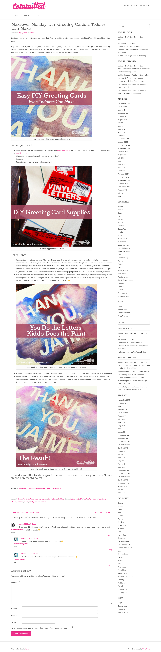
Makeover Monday (41, 499)
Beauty (120, 210)
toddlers (43, 502)
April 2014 (121, 132)
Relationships (123, 277)
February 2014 (123, 139)
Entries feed (122, 309)
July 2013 (121, 158)
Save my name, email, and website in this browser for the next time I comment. (41, 628)
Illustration (122, 242)
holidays (94, 499)
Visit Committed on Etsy (126, 43)
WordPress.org (123, 316)
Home (16, 15)
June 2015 (121, 110)
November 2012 (124, 180)
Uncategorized (123, 296)
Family (25, 499)
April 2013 (121, 167)
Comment (15, 582)
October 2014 (123, 116)
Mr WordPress (123, 75)
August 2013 (122, 155)
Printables (122, 274)
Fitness (120, 222)
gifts (89, 499)
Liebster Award (123, 245)
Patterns (121, 264)
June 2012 (121, 196)
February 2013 (123, 174)
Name (14, 608)
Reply (110, 535)
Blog (37, 15)
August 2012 (122, 190)
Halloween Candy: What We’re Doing (132, 55)
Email (14, 615)
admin (32, 33)
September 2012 (124, 187)
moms (26, 502)
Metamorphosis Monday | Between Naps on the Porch (40, 488)
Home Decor (122, 238)
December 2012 (124, 177)
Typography (122, 293)
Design (120, 213)
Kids (99, 499)
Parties (120, 261)
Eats (119, 216)
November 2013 (124, 148)
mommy (20, 502)
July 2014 (121, 123)
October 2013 (123, 151)
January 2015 (123, 113)
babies (72, 499)
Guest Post (122, 229)
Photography (123, 270)
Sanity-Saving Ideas (125, 280)
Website (14, 622)
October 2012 (123, 183)
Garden (121, 226)
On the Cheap (52, 499)
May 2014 (121, 129)
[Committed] (29, 5)
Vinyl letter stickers (23, 153)
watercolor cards (63, 150)
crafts (77, 499)
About (27, 15)
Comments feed (124, 313)
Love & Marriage (124, 248)
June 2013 (121, 161)
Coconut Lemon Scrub (103, 512)
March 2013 (122, 171)
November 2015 (124, 103)
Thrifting (121, 283)
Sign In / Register (130, 6)
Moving (120, 254)
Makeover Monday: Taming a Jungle (26, 512)
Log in (120, 306)
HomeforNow (17, 529)
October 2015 (123, 107)
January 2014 (123, 142)
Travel (120, 290)
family (85, 499)
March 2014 (122, 135)
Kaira (27, 649)
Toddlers (61, 499)
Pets (119, 267)
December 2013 (124, 145)
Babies (20, 499)
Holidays (31, 499)
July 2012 (121, 193)
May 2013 (121, 164)
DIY (81, 499)
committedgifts (21, 544)
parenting (36, 502)
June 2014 (121, 126)
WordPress (146, 649)
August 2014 (122, 119)
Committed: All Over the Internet (130, 46)
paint (31, 502)
